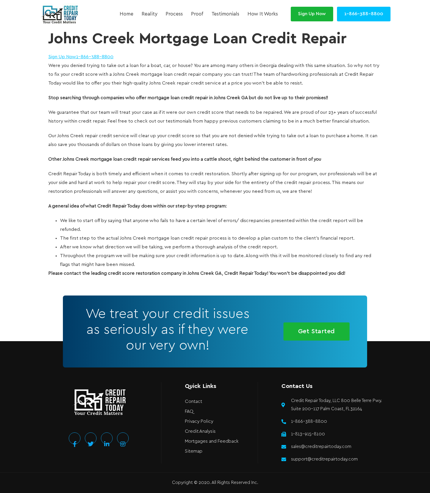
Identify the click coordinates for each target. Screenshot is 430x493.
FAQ (189, 411)
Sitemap (193, 451)
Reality (149, 14)
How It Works (262, 14)
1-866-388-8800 (94, 56)
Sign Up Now (62, 56)
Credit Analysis (200, 431)
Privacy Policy (199, 421)
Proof (197, 14)
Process (174, 14)
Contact (193, 401)
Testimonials (225, 14)
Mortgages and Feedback (211, 441)
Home (126, 14)
